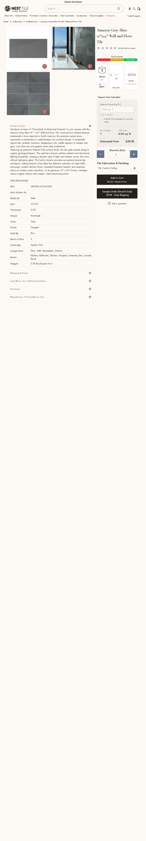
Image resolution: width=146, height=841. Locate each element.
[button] (28, 48)
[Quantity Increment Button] (133, 154)
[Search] (119, 9)
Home (6, 21)
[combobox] (81, 8)
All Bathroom (31, 21)
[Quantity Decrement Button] (100, 154)
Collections (17, 21)
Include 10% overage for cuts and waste (118, 120)
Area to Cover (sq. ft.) (110, 104)
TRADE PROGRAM (73, 2)
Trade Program (133, 16)
